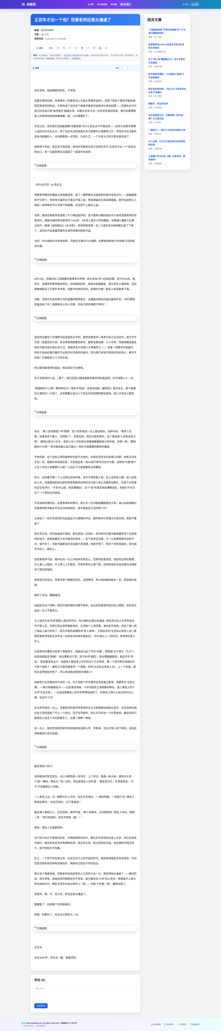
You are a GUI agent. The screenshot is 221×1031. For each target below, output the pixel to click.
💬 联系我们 (195, 1024)
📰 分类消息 (102, 4)
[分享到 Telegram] (58, 48)
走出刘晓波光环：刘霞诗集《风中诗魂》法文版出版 (165, 117)
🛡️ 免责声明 (169, 1024)
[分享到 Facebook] (70, 48)
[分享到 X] (64, 48)
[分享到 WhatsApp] (76, 48)
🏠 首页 (90, 4)
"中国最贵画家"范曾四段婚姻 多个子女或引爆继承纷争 (167, 31)
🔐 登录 (185, 4)
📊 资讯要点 (125, 4)
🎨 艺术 (45, 34)
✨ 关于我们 (182, 1024)
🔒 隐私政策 (156, 1024)
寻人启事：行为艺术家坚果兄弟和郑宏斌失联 (166, 143)
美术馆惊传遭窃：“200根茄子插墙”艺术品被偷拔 (166, 76)
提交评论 (41, 1005)
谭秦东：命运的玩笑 (158, 103)
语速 (117, 68)
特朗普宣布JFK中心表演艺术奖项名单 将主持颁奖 (166, 46)
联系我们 (51, 58)
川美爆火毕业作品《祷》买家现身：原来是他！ (166, 158)
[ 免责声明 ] (76, 58)
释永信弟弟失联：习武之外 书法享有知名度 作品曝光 (167, 90)
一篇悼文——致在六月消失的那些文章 (166, 129)
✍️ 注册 (195, 4)
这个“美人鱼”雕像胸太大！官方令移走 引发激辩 (166, 61)
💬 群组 (114, 4)
